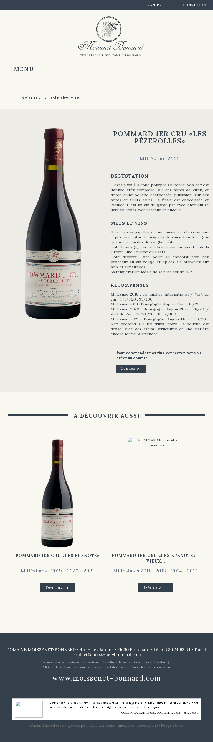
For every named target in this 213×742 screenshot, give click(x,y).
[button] (15, 504)
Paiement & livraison (83, 662)
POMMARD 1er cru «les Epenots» (58, 555)
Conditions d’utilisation (150, 662)
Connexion (194, 5)
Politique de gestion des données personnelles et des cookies (85, 667)
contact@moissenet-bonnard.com (106, 654)
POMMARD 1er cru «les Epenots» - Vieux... (155, 558)
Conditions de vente (116, 662)
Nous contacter (54, 662)
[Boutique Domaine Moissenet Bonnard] (108, 35)
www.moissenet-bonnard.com (106, 678)
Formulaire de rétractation (151, 667)
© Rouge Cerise (170, 725)
